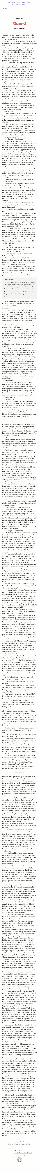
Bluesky (23, 1155)
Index (13, 4)
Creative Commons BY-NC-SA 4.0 (23, 1153)
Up (20, 1142)
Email (27, 1155)
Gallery (18, 4)
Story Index (21, 1144)
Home (8, 2)
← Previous (15, 1142)
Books (13, 2)
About (23, 4)
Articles (28, 2)
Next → (25, 1142)
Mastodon (17, 1155)
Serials (23, 2)
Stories (18, 2)
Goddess (19, 18)
